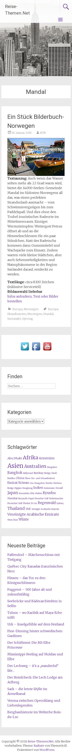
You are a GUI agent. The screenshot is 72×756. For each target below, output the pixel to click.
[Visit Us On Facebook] (36, 351)
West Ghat (12, 520)
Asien (15, 465)
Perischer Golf (41, 498)
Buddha (11, 478)
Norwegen (31, 309)
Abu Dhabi (14, 458)
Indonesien (49, 488)
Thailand (16, 508)
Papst (31, 498)
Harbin (49, 483)
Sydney (60, 503)
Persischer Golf (14, 503)
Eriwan (23, 483)
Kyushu (49, 493)
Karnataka (24, 493)
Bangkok (14, 473)
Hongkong (27, 488)
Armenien (47, 458)
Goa (32, 483)
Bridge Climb (50, 473)
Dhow (28, 478)
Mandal (48, 314)
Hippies (18, 488)
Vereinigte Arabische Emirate (33, 514)
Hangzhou (39, 483)
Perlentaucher (56, 498)
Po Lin (34, 503)
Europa (17, 309)
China (20, 478)
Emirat (12, 483)
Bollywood (28, 473)
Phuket (26, 503)
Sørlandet (14, 318)
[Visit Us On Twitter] (24, 351)
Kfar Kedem (36, 493)
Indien (38, 488)
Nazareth (23, 498)
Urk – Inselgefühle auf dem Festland (35, 624)
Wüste (24, 519)
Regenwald (47, 503)
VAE (28, 509)
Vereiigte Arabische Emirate (45, 509)
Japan (12, 492)
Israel (59, 488)
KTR (43, 133)
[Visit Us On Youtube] (47, 351)
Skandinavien (16, 314)
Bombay (38, 473)
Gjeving (27, 318)
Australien (35, 466)
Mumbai (12, 498)
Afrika (30, 457)
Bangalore (52, 467)
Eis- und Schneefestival (43, 478)
